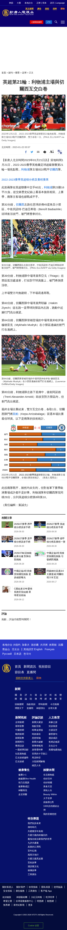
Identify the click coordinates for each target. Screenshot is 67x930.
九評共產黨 (33, 843)
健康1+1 (22, 774)
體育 (17, 72)
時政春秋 (36, 734)
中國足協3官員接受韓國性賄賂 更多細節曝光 (23, 574)
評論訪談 (37, 717)
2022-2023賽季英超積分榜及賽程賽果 (25, 179)
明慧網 (40, 901)
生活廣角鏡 (48, 774)
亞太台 (15, 649)
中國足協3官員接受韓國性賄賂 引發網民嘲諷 (55, 556)
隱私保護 (45, 887)
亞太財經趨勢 (21, 757)
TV (49, 22)
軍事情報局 (37, 745)
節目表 (19, 672)
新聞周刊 (19, 742)
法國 (60, 644)
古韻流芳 (53, 730)
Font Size (52, 151)
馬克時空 (36, 757)
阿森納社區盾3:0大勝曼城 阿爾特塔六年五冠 (55, 574)
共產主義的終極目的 (37, 835)
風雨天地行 (33, 854)
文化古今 (53, 745)
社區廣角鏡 (20, 753)
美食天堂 (47, 786)
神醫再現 (22, 790)
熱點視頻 (31, 704)
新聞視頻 (20, 717)
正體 (38, 3)
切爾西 (54, 169)
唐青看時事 (37, 749)
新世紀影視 (19, 905)
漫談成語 (53, 738)
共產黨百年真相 (35, 831)
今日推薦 (54, 704)
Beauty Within (50, 794)
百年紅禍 (32, 850)
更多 (30, 905)
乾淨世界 (50, 897)
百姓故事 (32, 862)
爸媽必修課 (54, 742)
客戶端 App (46, 891)
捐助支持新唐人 (24, 678)
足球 (24, 72)
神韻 (11, 3)
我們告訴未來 (34, 823)
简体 (44, 3)
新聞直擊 (19, 738)
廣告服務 (20, 891)
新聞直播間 (37, 22)
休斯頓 (53, 644)
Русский (7, 653)
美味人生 (47, 790)
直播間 (31, 672)
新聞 (17, 689)
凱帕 (15, 413)
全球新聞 (19, 722)
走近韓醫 (22, 794)
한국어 (27, 653)
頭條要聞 (19, 704)
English (38, 649)
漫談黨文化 (33, 866)
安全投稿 (7, 891)
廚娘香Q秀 (48, 802)
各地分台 (29, 3)
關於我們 (20, 887)
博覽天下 (19, 708)
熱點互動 (36, 726)
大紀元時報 (36, 897)
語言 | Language (57, 3)
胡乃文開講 (23, 782)
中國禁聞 (19, 730)
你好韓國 (47, 782)
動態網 (50, 901)
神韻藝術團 (21, 897)
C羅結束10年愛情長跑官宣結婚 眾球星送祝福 (23, 592)
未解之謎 (53, 722)
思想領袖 (36, 738)
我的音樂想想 (49, 814)
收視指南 (33, 887)
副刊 (10, 72)
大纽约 (16, 644)
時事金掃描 (37, 730)
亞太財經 (19, 761)
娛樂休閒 (49, 769)
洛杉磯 (34, 644)
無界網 (6, 905)
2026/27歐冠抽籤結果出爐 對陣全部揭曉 (22, 556)
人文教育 (54, 717)
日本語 (17, 653)
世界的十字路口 (39, 753)
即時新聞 (42, 704)
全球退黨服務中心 (24, 901)
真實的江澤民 (34, 846)
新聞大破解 (37, 742)
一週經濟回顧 (21, 749)
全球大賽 (52, 708)
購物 (38, 678)
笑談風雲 (53, 726)
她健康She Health (27, 778)
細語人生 (36, 765)
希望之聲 (7, 901)
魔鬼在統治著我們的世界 (40, 839)
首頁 (4, 72)
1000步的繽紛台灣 (51, 808)
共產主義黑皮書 (35, 858)
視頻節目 (44, 666)
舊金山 (6, 649)
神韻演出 (40, 708)
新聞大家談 (37, 722)
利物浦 (25, 169)
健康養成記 (23, 786)
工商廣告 (32, 874)
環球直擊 (19, 726)
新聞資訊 (30, 666)
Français (49, 649)
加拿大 (25, 644)
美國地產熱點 (55, 749)
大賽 (19, 3)
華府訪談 (19, 745)
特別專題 (33, 818)
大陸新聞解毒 (38, 761)
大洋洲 (44, 644)
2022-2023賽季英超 (28, 474)
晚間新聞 (19, 734)
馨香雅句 (53, 734)
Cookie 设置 (33, 925)
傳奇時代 (32, 827)
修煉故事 (32, 870)
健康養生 (24, 769)
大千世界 (47, 798)
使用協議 (58, 887)
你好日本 (47, 778)
